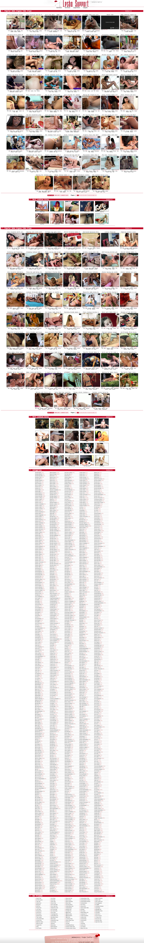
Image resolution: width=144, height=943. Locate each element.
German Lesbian (68, 513)
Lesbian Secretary (68, 885)
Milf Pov (81, 624)
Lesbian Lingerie (68, 844)
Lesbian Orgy (67, 865)
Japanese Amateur (68, 703)
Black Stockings (38, 847)
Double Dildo (52, 766)
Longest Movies (76, 7)
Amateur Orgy (38, 541)
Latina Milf (67, 775)
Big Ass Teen (37, 764)
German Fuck (67, 511)
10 (93, 195)
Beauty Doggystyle (39, 730)
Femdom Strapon (53, 871)
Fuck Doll (66, 499)
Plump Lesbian (82, 775)
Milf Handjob (82, 612)
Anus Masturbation (39, 628)
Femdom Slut (52, 868)
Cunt (61, 191)
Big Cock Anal (38, 772)
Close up (128, 30)
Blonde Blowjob (38, 868)
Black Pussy (37, 843)
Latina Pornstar (68, 781)
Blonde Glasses (38, 882)
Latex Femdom (68, 747)
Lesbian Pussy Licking (69, 879)
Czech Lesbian (53, 722)
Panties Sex (81, 742)
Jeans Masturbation (69, 726)
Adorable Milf (37, 478)
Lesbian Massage (68, 847)
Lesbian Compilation (69, 811)
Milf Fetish (81, 607)
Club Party (52, 645)
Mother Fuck (81, 678)
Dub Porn (42, 224)
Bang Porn (102, 211)
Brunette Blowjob (53, 527)
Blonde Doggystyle (39, 874)
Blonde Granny (38, 883)
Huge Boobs (67, 650)
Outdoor (129, 71)
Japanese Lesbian (68, 714)
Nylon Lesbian (82, 701)
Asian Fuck (37, 648)
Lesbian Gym (67, 835)
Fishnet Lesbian (68, 477)
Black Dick (37, 829)
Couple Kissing (53, 673)
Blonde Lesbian (38, 887)
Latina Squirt (67, 783)
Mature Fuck (81, 555)
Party (50, 268)
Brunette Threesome (54, 563)
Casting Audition (53, 595)
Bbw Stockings (38, 715)
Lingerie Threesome (83, 516)
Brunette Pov (52, 552)
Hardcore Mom (68, 604)
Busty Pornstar (53, 590)
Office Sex (81, 708)
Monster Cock (82, 672)
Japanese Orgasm (68, 720)
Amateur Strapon (38, 554)
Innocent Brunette (68, 668)
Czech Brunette (53, 720)
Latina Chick (67, 763)
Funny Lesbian (68, 502)
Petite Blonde (82, 766)
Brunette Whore (53, 565)
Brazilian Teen (53, 505)
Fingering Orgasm (53, 882)
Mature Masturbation (83, 571)
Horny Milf (67, 637)
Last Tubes (72, 224)
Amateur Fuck (38, 521)
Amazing (135, 90)
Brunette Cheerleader (54, 530)
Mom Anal (81, 653)
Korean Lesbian (68, 744)
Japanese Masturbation (69, 717)
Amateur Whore (38, 565)
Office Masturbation (83, 704)
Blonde (33, 30)
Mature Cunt (81, 544)
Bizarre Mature (38, 814)
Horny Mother (67, 640)
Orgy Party (81, 722)
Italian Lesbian (68, 701)
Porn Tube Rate (102, 453)
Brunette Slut (52, 555)
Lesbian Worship (82, 504)
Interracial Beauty (68, 678)
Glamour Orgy (67, 537)
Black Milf (37, 835)
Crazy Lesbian (53, 684)
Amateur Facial (38, 518)
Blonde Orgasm (53, 472)
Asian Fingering (38, 646)
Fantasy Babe (52, 836)
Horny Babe (67, 621)
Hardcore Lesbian (68, 602)
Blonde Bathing (38, 861)
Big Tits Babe (37, 797)
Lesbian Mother (68, 857)
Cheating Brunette (53, 602)
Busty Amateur (53, 569)
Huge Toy (66, 664)
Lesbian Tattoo (82, 489)
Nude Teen (81, 695)
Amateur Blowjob (38, 494)
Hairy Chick (67, 576)
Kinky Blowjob (67, 731)
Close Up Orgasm (53, 640)
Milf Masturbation (82, 617)
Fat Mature (52, 849)
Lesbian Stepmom (83, 482)
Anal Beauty (37, 595)
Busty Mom (52, 588)
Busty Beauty (52, 576)
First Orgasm (52, 890)
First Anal (52, 885)
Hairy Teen (67, 590)
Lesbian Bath (67, 799)
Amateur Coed (38, 502)
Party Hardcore (82, 753)
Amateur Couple (38, 507)
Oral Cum (81, 712)
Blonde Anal (37, 857)
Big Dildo (37, 789)
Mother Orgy (81, 683)
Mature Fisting (82, 554)
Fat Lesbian (52, 847)
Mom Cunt (81, 656)
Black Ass (37, 818)
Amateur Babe (38, 489)
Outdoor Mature (82, 731)
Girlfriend (87, 31)
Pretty (75, 71)
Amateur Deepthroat (39, 511)
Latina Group (67, 769)
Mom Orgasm (82, 662)
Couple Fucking (53, 672)
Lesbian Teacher (82, 491)
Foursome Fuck (68, 491)
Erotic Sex (52, 827)
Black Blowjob (38, 824)
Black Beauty (37, 822)
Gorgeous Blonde (68, 543)
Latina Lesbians (68, 772)
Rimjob (95, 171)
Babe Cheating (38, 687)
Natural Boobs (82, 687)
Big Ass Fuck (37, 756)
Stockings (12, 71)
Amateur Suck (38, 557)
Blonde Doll (37, 876)
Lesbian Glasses (68, 832)
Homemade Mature (68, 617)
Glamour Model (68, 535)
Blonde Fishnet (38, 879)
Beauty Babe (37, 726)
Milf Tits (80, 642)
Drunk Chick (52, 778)
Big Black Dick (38, 766)
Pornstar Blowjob (82, 785)
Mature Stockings (82, 587)
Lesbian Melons (68, 850)
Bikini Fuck (37, 810)
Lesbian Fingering (68, 825)
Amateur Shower (38, 549)
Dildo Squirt (52, 737)
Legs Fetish (67, 789)
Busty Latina (52, 584)
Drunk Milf (52, 781)
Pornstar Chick (82, 786)
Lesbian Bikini (67, 803)
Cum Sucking (52, 695)
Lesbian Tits (81, 496)
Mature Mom (81, 573)
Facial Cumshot (53, 833)
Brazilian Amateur (53, 502)
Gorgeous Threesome (69, 549)
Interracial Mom (68, 692)
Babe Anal (37, 681)
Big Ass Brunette (38, 752)
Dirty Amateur (52, 739)
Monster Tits (81, 673)
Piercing (38, 51)
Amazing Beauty (38, 571)
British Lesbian (53, 510)
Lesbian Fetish (68, 824)
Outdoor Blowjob (82, 726)
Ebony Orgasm (53, 813)
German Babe (67, 507)
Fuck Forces (101, 224)
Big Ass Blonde (38, 750)
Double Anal (52, 763)
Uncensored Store (87, 429)
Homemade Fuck (68, 613)
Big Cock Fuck (38, 777)
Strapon (32, 171)
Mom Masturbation (83, 661)
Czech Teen (52, 725)
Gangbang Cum (68, 504)
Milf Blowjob (81, 601)
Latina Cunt (67, 764)
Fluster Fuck (57, 224)
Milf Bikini (81, 599)
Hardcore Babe (68, 598)
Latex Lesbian (67, 748)
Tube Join (72, 211)
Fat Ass (51, 840)
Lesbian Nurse (68, 858)
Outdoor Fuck (82, 728)
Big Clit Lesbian (38, 770)
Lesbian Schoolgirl (68, 883)
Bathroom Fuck (38, 700)
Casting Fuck (52, 596)
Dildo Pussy (52, 736)
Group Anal (67, 557)
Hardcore (41, 50)
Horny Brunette (68, 626)
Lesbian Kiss (67, 841)
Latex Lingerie (67, 750)
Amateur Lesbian (38, 532)
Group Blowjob (68, 558)
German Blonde (68, 508)
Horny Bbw (67, 623)
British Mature (52, 511)
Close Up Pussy (53, 642)
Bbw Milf (36, 712)
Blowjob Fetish (53, 491)
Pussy (38, 31)
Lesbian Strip (82, 486)
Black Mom (37, 836)
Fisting (90, 131)
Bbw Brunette (37, 703)
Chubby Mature (53, 615)
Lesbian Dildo (67, 814)
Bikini (50, 91)
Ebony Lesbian (53, 807)
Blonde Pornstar (53, 474)
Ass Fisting (37, 675)
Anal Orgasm (37, 612)
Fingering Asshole (53, 879)
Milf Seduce (81, 628)
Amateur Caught (38, 499)
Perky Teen (81, 763)
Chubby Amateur (53, 609)
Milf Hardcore (82, 613)
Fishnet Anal (67, 475)
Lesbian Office (67, 860)
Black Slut (37, 846)
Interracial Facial (68, 684)
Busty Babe (52, 574)
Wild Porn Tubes (42, 441)
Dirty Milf (51, 752)
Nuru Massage (82, 698)
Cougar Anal (52, 664)
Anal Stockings (38, 618)
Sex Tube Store (87, 465)
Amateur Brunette (38, 496)
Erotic (53, 91)
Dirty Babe (52, 741)
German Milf (67, 515)
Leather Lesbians (68, 788)
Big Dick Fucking (38, 786)
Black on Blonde (38, 855)
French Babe (67, 496)
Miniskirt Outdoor (82, 650)
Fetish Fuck (52, 872)
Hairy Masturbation (68, 584)
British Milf (52, 513)
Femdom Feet (52, 863)
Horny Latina (67, 634)
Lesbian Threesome (83, 494)
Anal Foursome (38, 604)
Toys (37, 171)
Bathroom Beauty (38, 698)
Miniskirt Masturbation (83, 648)
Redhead (69, 31)
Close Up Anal (53, 634)
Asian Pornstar (38, 665)
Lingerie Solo (82, 513)
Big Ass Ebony (38, 755)
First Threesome (53, 891)
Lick (133, 51)
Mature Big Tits (82, 537)
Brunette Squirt (53, 558)
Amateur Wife (37, 566)
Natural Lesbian (82, 689)
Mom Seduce (82, 664)
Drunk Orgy (52, 783)
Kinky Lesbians (68, 734)
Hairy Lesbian (67, 582)
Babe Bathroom (38, 683)
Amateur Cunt (38, 510)
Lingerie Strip (82, 515)
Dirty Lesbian (52, 750)
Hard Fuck (67, 595)
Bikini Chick (37, 808)
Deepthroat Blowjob (54, 730)
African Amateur (38, 483)
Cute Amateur (52, 701)
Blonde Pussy (52, 477)
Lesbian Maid (67, 846)
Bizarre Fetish (38, 811)
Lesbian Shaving (68, 888)
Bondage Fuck (53, 494)
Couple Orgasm (53, 675)
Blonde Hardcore (38, 885)
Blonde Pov (52, 475)
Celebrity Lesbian (53, 599)
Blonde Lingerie (38, 888)
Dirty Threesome (53, 758)
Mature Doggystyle (83, 548)
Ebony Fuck (52, 803)
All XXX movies (57, 211)
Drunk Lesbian (53, 780)
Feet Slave (52, 860)
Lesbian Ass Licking (69, 796)
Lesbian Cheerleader (69, 807)
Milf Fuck (81, 609)
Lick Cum (81, 508)
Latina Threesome (68, 786)
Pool (132, 71)
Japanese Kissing (68, 712)
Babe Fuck (37, 689)
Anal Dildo (37, 599)
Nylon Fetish (81, 700)
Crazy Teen (52, 686)
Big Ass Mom (37, 761)
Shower (51, 51)
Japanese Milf (67, 719)
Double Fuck (52, 770)
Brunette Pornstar (53, 551)
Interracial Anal (68, 675)
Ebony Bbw (52, 796)
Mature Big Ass (82, 535)
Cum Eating (52, 689)
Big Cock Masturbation (39, 778)
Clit (115, 348)
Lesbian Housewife (68, 836)
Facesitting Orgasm (54, 832)
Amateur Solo (38, 551)
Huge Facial (67, 657)
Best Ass (36, 739)
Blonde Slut (52, 478)
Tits (56, 51)
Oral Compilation (82, 711)
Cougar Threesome (54, 670)
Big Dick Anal (37, 781)
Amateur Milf (37, 533)
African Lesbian (38, 485)
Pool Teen (81, 780)
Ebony (107, 50)
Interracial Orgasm (68, 694)
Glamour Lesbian (68, 532)
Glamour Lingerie (68, 533)
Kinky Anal (67, 730)
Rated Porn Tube (57, 465)
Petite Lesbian (82, 770)
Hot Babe (66, 646)
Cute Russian (52, 712)
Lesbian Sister (67, 891)
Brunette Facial (53, 538)
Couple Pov (52, 676)
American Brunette (39, 588)
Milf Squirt (81, 632)
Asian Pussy (37, 667)
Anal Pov (37, 617)
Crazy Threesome (53, 687)
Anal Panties (37, 615)
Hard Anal (67, 593)
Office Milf (81, 706)
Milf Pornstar (81, 623)
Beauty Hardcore (38, 733)
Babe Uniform (38, 694)
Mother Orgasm (82, 681)
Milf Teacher (81, 639)
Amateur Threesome (39, 562)
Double (34, 131)
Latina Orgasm (68, 778)
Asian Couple (38, 642)
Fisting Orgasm (68, 482)
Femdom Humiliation (54, 865)
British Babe (52, 508)
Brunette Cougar (53, 533)
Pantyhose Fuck (82, 745)
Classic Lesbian (53, 626)
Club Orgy (52, 643)
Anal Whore (37, 626)
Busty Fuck (52, 582)
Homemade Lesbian (69, 615)
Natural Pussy (82, 690)
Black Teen (37, 849)
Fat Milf (51, 850)
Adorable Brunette (38, 475)
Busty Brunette (53, 579)
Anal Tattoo (37, 621)
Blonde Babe (37, 860)
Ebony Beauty (53, 797)
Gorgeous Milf (67, 548)
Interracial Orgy (68, 695)
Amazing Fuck (38, 577)
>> (95, 195)
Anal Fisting (37, 602)
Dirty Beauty (52, 742)
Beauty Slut (37, 737)
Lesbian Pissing (68, 871)
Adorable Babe (38, 472)
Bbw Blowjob (37, 701)
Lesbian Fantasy (68, 821)
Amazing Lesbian (38, 579)
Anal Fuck (37, 606)
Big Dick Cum (38, 785)
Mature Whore (82, 595)
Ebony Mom (52, 811)
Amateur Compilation (39, 504)
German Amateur (68, 505)
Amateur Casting (38, 497)
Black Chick (37, 827)
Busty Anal (52, 571)
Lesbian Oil (67, 861)
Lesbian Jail (67, 840)
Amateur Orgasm (38, 540)
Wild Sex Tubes (57, 441)
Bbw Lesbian (37, 709)
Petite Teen (81, 772)
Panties (71, 171)
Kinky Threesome (68, 739)
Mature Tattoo (82, 590)
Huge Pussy (67, 659)
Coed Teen (52, 651)
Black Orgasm (38, 838)
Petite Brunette (82, 767)
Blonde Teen (52, 485)
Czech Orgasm (53, 723)
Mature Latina (82, 566)
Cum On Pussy (53, 694)
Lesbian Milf (67, 852)
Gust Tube (57, 453)
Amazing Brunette (38, 574)
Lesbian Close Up (68, 808)
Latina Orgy (67, 780)
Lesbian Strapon (82, 485)
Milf (15, 71)
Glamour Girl (67, 530)
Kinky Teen (67, 737)
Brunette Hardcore (53, 543)
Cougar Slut (52, 668)
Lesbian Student (82, 488)
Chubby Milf (52, 617)
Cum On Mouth (53, 692)
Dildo (109, 71)
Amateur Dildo (38, 513)
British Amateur (53, 507)
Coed (53, 248)
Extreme (73, 111)
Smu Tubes (102, 465)
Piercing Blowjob (82, 774)
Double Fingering (53, 767)
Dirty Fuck (52, 748)
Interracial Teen (68, 698)
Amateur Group (38, 524)
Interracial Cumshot (69, 681)
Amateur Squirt (38, 552)
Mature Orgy (81, 576)
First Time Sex (67, 474)
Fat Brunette (52, 844)
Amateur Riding (38, 548)
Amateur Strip (38, 555)
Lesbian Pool (67, 872)
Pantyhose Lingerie (83, 747)
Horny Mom (67, 639)
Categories (85, 7)
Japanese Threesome (69, 723)
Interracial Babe (68, 676)
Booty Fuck (52, 500)
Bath (99, 110)
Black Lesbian (38, 832)
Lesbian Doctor (68, 816)
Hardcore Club (68, 599)
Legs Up (66, 792)
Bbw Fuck (37, 704)
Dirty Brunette (52, 745)
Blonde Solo (52, 480)
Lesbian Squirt (82, 480)
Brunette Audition (53, 518)
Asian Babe (37, 634)
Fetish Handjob (53, 874)
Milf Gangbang (82, 610)
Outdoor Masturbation (83, 730)
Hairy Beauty (67, 571)
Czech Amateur (53, 715)
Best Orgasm (37, 744)
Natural (135, 110)
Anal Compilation (38, 596)
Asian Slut (37, 668)
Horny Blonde (67, 624)
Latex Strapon (67, 755)
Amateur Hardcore (39, 527)
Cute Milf (51, 711)
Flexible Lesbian (68, 483)
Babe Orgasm (38, 690)
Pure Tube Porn (42, 465)
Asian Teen (37, 670)
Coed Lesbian (53, 650)
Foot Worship (67, 488)
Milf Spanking (82, 631)
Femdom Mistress (53, 866)
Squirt (92, 90)
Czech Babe (52, 717)
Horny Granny (67, 632)
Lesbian (12, 31)
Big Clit (36, 769)
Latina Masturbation (69, 774)
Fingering (89, 30)
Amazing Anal (38, 568)
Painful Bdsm (82, 736)
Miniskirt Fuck (82, 646)
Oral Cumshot (82, 714)
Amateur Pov (37, 544)
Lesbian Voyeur (82, 500)
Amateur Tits (37, 563)
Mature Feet (81, 551)
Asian (30, 110)
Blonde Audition (38, 858)
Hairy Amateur (67, 565)
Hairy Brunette (67, 574)
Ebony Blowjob (53, 799)
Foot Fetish (67, 486)
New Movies (67, 7)
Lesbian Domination (69, 818)
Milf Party (81, 621)
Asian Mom (37, 661)
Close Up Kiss (53, 637)
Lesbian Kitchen (68, 843)
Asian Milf (37, 659)
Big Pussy (37, 796)
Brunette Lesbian (53, 544)
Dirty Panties (52, 753)
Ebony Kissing (53, 805)
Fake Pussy (52, 835)
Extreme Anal (52, 830)
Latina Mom (67, 777)
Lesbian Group (68, 833)
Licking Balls (82, 510)
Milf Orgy (81, 620)
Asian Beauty (37, 635)
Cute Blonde (52, 704)
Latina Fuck (67, 767)
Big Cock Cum (38, 775)
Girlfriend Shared (68, 526)
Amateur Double (38, 516)
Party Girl (81, 752)
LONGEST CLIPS (64, 195)
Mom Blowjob (82, 654)
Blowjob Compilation (54, 489)
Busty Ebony (52, 580)
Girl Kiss (66, 519)
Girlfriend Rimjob (68, 524)
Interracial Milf (67, 690)
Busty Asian (52, 573)
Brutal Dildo (52, 568)
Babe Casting (38, 686)
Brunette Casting (53, 529)
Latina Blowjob (68, 761)
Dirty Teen (52, 756)
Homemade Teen (68, 618)
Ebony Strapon (53, 818)
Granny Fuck (67, 552)
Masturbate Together (83, 524)
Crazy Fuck (52, 683)
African (110, 51)
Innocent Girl (67, 670)
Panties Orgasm (82, 741)
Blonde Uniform (53, 486)
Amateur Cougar (38, 505)
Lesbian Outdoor (68, 866)
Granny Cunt (67, 551)
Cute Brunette (52, 706)
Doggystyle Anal (53, 759)
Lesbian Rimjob (68, 882)
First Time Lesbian (68, 472)
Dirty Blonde (52, 744)
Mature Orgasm (82, 574)
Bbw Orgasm (37, 714)
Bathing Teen (37, 697)
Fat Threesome (53, 857)
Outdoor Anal (82, 725)
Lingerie (109, 111)
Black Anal (37, 816)
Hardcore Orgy (68, 607)
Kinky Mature (67, 736)
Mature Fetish (82, 552)
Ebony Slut (52, 816)
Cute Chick (52, 708)
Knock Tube (86, 453)
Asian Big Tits (38, 637)
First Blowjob (52, 887)
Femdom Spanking (54, 869)
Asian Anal (37, 632)
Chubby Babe (52, 610)
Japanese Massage (69, 715)
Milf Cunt (81, 602)
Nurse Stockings (82, 697)
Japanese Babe (68, 706)
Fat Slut (51, 854)
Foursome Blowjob (68, 489)
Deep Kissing (52, 728)
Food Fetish (67, 485)
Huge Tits (66, 662)
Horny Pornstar (68, 642)
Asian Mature (37, 657)
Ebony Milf (52, 810)
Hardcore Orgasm (68, 606)
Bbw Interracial (38, 706)
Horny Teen (67, 645)
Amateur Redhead (39, 546)
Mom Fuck (81, 659)
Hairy (22, 30)
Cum (73, 288)
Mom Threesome (82, 668)
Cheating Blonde (53, 601)
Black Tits (37, 852)
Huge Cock (67, 651)
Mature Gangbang (83, 557)
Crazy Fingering (53, 681)
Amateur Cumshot (38, 508)
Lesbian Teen (82, 493)
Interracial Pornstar (68, 697)
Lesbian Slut (81, 474)
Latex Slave (67, 753)
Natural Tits (81, 694)
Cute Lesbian (52, 709)
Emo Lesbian (52, 822)
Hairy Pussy (67, 588)
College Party (52, 657)
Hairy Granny (67, 579)
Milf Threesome (82, 640)
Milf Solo (81, 629)
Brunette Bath (52, 521)
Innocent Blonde (68, 667)
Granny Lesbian (68, 554)
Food (104, 191)
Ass (75, 31)
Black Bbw (37, 821)
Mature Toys (81, 593)
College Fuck (52, 653)
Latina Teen (67, 785)
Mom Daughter (82, 657)
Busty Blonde (52, 577)
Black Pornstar (38, 841)
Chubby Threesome (54, 623)
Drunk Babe (52, 774)
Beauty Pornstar (38, 736)
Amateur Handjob (38, 526)
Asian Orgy (37, 664)
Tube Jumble (72, 429)
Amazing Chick (38, 576)
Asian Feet (37, 645)
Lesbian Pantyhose (68, 868)
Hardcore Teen (68, 610)
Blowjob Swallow (53, 493)
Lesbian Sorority (82, 477)
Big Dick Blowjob (38, 783)
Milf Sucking (81, 637)
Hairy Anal (67, 566)
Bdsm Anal (37, 720)
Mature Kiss (81, 565)
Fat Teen (51, 855)
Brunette (18, 30)
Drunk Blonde (52, 775)
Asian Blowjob (38, 639)
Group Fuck (67, 560)
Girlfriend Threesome (69, 527)
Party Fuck (81, 750)
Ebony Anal (52, 792)
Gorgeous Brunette (68, 544)
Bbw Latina (37, 708)
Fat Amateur (52, 838)
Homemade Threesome (69, 620)
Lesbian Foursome (68, 830)
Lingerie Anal (82, 511)
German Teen (67, 516)
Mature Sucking (82, 588)
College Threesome (54, 662)
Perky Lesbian (82, 761)
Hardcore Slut (67, 609)
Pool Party (81, 777)
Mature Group (82, 558)
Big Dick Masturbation (39, 788)
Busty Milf (52, 587)
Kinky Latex (67, 733)
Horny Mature (67, 635)
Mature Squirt (82, 585)
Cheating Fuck (53, 604)
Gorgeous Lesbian (68, 546)
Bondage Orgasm (53, 496)
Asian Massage (38, 654)
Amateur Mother (38, 537)
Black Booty (37, 825)
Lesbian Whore (82, 502)
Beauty (113, 131)
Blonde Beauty (38, 863)
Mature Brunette (82, 541)
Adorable (55, 111)
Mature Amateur (82, 527)
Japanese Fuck (68, 709)
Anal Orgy (37, 613)
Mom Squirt (81, 667)
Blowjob (70, 308)
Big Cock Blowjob (38, 774)
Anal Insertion (38, 609)
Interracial (111, 151)
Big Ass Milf (37, 759)
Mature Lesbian (82, 568)
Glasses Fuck (67, 538)
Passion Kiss (82, 755)
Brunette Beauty (53, 522)
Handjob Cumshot (68, 591)
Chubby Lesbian (53, 613)
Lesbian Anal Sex (68, 794)
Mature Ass (81, 530)
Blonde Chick (37, 871)
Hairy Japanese (68, 580)
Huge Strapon (67, 661)
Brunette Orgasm (53, 549)
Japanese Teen (68, 722)
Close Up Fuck (53, 635)
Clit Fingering (52, 629)
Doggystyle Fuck (53, 761)
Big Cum (37, 780)
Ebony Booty (52, 800)
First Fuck (52, 888)
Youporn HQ (71, 441)
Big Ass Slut (37, 763)
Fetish (101, 191)
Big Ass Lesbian (38, 758)
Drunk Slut (52, 786)
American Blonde (38, 587)
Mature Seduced (82, 580)
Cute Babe (52, 703)
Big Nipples (37, 792)
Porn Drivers (42, 429)
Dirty (133, 110)
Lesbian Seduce (68, 887)
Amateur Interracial (39, 529)
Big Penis (37, 794)
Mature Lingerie (82, 569)
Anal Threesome (38, 623)
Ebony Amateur (53, 791)
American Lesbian (38, 590)
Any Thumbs (101, 441)
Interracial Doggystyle (69, 683)
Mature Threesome (83, 591)
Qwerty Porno (57, 429)
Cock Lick (52, 648)
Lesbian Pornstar (68, 874)
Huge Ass (66, 648)
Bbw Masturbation (38, 711)
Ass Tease (37, 679)
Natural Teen (82, 692)
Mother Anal (81, 675)
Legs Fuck (67, 791)
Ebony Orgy (52, 814)
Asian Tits (37, 672)
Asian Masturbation (39, 656)
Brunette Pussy (53, 554)
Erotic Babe (52, 824)
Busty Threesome (53, 593)
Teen (31, 31)
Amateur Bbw (37, 491)
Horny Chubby (67, 628)
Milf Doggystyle (82, 604)
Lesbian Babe (67, 797)
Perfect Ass (81, 756)
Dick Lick (51, 733)
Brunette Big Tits (53, 524)
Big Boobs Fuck (38, 767)
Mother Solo (81, 684)
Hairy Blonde (67, 573)
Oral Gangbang (82, 715)
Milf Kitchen (81, 615)
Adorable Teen (38, 482)
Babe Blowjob (38, 684)
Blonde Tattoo (52, 483)
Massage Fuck (82, 519)
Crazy (20, 91)
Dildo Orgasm (52, 734)
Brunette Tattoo (53, 560)
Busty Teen (52, 591)
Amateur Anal (37, 486)
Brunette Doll (52, 537)
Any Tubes (42, 453)
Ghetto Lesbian (68, 518)
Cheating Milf (52, 606)
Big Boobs (131, 31)
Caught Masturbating (54, 598)
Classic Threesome (54, 628)
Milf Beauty (81, 598)
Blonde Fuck (37, 880)
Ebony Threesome (53, 821)
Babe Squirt (37, 692)
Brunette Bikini (53, 526)
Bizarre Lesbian (38, 813)
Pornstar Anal (82, 781)
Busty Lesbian (53, 585)
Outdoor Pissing (82, 733)
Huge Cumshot (68, 653)
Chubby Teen (52, 621)
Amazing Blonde (38, 573)
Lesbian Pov (67, 876)
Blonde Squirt (52, 482)
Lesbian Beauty (68, 802)
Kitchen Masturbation (69, 741)
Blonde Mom (37, 891)
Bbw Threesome (38, 719)
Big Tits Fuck (37, 800)
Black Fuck (37, 830)
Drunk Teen (52, 788)
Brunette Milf (52, 546)
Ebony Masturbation (54, 808)
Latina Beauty (67, 759)
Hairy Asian (67, 568)
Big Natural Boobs (38, 791)
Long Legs (81, 518)
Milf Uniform (81, 643)
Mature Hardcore (82, 562)
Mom (35, 90)
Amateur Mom (38, 535)
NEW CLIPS (57, 195)
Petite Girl (81, 769)
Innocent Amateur (68, 665)
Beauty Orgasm (38, 734)
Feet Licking (52, 858)
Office (61, 110)
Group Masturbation (69, 562)
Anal (68, 50)
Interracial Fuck (68, 686)
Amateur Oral (37, 538)
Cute (19, 51)
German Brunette (68, 510)
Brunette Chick (53, 532)
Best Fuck (37, 742)
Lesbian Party (67, 869)
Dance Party (52, 726)
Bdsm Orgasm (38, 723)
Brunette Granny (53, 541)
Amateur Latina (38, 530)
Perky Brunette (82, 759)
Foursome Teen (68, 493)
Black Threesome (38, 850)
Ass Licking (37, 678)
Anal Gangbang (38, 607)
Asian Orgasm (38, 662)
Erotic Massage (53, 825)
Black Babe (37, 819)
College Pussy (53, 659)
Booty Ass (52, 499)
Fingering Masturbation (54, 880)
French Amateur (68, 494)
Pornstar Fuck (82, 788)
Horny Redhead (68, 643)
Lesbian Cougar (68, 813)
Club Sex (52, 646)
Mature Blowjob (82, 540)
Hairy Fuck (67, 577)
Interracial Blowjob (68, 679)
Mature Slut (81, 582)
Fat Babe (51, 841)
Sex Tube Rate (72, 465)
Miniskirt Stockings (83, 651)
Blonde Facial (38, 877)
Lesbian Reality (68, 880)
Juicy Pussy (67, 728)
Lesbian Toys (82, 497)
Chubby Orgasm (53, 618)
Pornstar (54, 131)
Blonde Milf (37, 890)
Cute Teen (52, 714)
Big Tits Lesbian (38, 802)
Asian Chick (37, 640)
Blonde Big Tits (38, 865)
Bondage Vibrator (53, 497)
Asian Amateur (38, 631)
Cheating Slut (52, 607)
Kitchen (15, 31)
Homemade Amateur (69, 612)
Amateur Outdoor (38, 543)
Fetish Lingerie (53, 876)
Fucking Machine (68, 500)
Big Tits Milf (37, 803)
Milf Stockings (82, 634)
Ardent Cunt (86, 211)
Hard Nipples (67, 596)
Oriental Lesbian (82, 723)
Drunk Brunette (53, 777)
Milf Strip (81, 635)
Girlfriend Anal (67, 521)
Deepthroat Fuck (53, 731)
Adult (87, 441)
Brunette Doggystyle (54, 535)
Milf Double (81, 606)
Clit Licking (52, 631)
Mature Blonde (82, 538)
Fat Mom (51, 852)
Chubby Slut (52, 620)
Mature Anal (81, 529)
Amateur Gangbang (39, 522)
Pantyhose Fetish (82, 744)
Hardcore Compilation (69, 601)
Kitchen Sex (67, 742)
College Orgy (52, 656)
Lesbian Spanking (83, 478)
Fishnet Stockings (68, 480)
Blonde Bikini (37, 866)
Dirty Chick (52, 747)
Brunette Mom (53, 548)
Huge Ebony (67, 656)
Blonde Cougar (38, 872)
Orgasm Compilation (83, 719)
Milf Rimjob (81, 626)
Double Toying (53, 772)
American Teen (38, 593)
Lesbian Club (67, 810)
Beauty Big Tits (38, 728)
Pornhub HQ (86, 224)
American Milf (38, 591)
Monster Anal (82, 670)
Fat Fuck (51, 846)
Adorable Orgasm (38, 480)
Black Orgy (37, 840)
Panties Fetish (82, 737)
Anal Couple (37, 598)
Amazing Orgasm (38, 582)
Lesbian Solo (82, 475)
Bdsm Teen (37, 725)
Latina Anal (67, 756)
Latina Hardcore (68, 770)
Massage (34, 111)
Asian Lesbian (38, 653)
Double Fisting (53, 769)
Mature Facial (82, 549)
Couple (12, 171)
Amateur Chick (38, 500)
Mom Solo (81, 665)
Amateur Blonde (38, 493)
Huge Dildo (67, 654)
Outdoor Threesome (83, 734)
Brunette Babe (53, 519)
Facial (33, 308)
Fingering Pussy (53, 883)
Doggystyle (34, 71)
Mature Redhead (82, 579)
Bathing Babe (38, 695)
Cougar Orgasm (53, 667)
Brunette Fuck (52, 540)
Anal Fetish (37, 601)
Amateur (11, 30)
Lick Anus (81, 507)
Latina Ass (67, 758)
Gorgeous (129, 51)
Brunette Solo (52, 557)
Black (111, 91)
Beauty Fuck (37, 731)
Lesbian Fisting (68, 827)
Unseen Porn (102, 429)
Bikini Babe (37, 807)
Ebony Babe (52, 794)
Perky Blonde (82, 758)
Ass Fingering (38, 673)
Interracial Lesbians (69, 689)
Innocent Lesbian (68, 672)
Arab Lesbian (37, 629)
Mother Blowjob (82, 676)
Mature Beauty (82, 533)
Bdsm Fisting (37, 722)
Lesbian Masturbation (69, 849)
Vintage (116, 110)
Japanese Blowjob (68, 708)
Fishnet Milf (67, 478)
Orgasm (19, 31)
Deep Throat (66, 409)
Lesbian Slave (82, 472)
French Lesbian (68, 497)
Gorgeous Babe (68, 541)
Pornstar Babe (82, 783)
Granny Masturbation (69, 555)
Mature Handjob (82, 560)
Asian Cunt (37, 643)
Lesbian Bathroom (68, 800)
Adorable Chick (38, 477)
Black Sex (37, 844)
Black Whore (37, 854)
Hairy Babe (67, 569)
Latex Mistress (67, 752)
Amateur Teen (38, 560)
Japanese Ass (67, 704)
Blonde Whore (53, 488)
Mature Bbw (81, 532)
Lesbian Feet (67, 822)
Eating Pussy (52, 789)
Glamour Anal (67, 529)
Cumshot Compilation (54, 698)
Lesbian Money (68, 855)
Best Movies (59, 7)
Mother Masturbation (83, 679)
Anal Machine (38, 610)
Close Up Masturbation (54, 639)
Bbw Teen (37, 717)
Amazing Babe (38, 569)
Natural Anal (81, 686)
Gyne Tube (72, 453)
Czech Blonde (53, 719)
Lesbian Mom (67, 854)
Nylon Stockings (82, 703)
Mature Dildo (82, 546)
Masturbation (55, 31)
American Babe (38, 585)
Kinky (135, 30)
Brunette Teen (53, 562)
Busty (58, 30)
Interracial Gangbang (69, 687)
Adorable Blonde (38, 474)
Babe (15, 30)
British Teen (52, 515)
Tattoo (95, 31)
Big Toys (36, 805)
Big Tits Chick (38, 799)
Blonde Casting (38, 869)
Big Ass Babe (37, 748)
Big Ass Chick (38, 753)
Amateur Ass (37, 488)
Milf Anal (81, 596)
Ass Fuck (37, 676)
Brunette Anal (52, 516)
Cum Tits (51, 697)
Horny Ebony (67, 631)
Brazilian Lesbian (53, 504)
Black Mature (37, 833)
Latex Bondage (68, 745)
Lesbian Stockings (83, 483)
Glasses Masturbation (69, 540)
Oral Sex (81, 717)
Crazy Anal (52, 679)
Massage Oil (81, 521)
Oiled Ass (81, 709)
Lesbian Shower (68, 890)
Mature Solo (81, 584)
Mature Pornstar (82, 577)
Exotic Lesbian (53, 829)
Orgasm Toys (82, 720)
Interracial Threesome (69, 700)
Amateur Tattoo (38, 558)
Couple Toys (52, 678)
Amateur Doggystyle (39, 515)
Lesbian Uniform (82, 499)
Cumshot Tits (52, 700)
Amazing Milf (37, 580)
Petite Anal (81, 764)
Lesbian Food (67, 829)
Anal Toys (37, 624)
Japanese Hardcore (69, 711)
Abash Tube (42, 211)
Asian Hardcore (38, 650)
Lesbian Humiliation (69, 838)
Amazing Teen (38, 584)
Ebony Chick (52, 802)
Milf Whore (81, 645)
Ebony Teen (52, 819)
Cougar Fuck (52, 665)
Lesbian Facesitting (69, 819)
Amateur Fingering (39, 519)
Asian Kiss (37, 651)
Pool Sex (81, 778)
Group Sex (67, 563)
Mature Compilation (83, 543)
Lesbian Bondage (68, 805)
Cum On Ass (52, 690)
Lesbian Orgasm (68, 863)
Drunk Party (52, 785)
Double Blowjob (53, 764)
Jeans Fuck (67, 725)
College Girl (52, 654)
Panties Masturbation (83, 739)
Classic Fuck (52, 624)
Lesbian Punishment (69, 877)
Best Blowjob (37, 741)
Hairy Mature (67, 585)
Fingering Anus (53, 877)
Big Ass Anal (37, 745)
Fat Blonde (52, 843)
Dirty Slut (51, 755)
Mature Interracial (82, 563)
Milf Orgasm (81, 618)
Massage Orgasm (83, 522)
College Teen (52, 661)
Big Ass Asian (37, 747)
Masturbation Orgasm (83, 526)
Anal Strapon (37, 620)
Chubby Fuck (52, 612)
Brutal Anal (52, 566)
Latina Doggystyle (68, 766)
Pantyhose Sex (82, 748)
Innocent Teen (67, 673)
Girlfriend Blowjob (68, 522)
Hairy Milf (66, 587)
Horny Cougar (67, 629)
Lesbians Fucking (83, 505)
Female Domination (54, 861)
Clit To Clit (52, 632)
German (76, 51)
